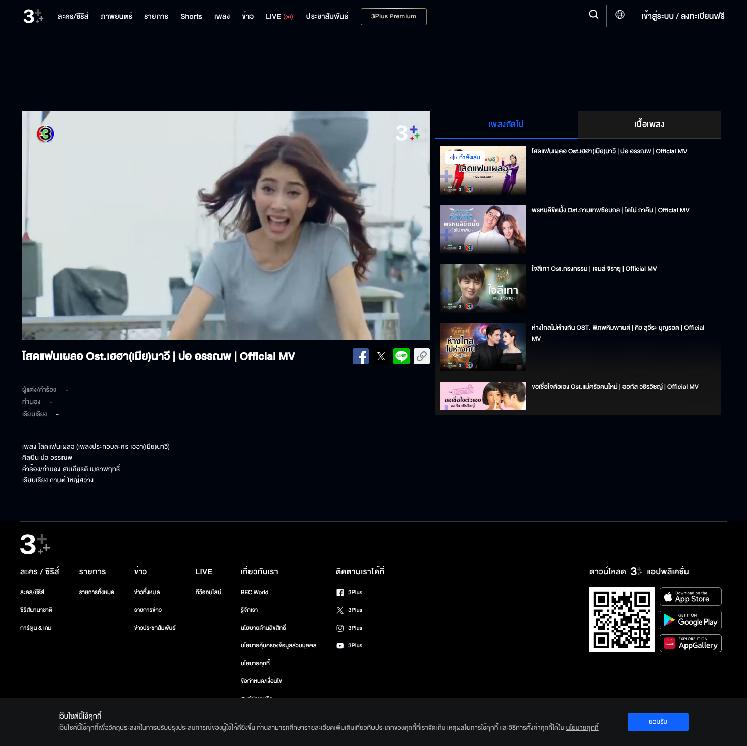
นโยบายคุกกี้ (255, 663)
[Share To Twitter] (381, 356)
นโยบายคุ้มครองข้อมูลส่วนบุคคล (279, 645)
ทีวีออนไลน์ (208, 592)
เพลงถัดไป (506, 124)
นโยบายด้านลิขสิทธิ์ (263, 628)
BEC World (254, 592)
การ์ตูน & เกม (36, 628)
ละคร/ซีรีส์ (32, 592)
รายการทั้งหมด (96, 592)
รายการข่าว (148, 610)
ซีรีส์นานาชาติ (36, 610)
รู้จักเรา (249, 610)
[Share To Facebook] (361, 356)
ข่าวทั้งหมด (147, 592)
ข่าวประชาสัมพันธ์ (155, 628)
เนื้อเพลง (650, 124)
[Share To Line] (401, 356)
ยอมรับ (658, 722)
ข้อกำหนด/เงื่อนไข (261, 681)
